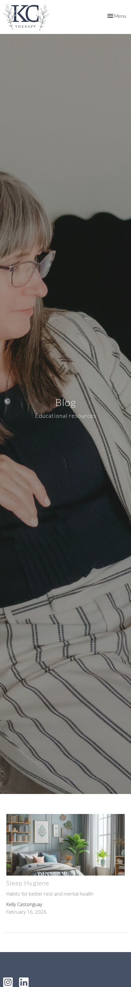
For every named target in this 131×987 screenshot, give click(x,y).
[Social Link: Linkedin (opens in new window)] (24, 982)
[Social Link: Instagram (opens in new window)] (8, 982)
